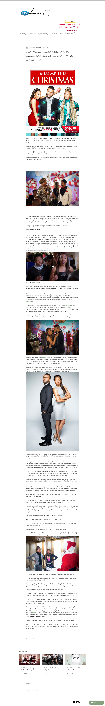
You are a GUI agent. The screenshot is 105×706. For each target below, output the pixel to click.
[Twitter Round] (77, 702)
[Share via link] (37, 638)
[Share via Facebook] (26, 638)
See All (84, 651)
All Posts (21, 38)
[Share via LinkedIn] (33, 638)
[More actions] (78, 48)
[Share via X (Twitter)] (30, 638)
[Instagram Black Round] (79, 702)
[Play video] (52, 266)
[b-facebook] (74, 702)
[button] (84, 37)
